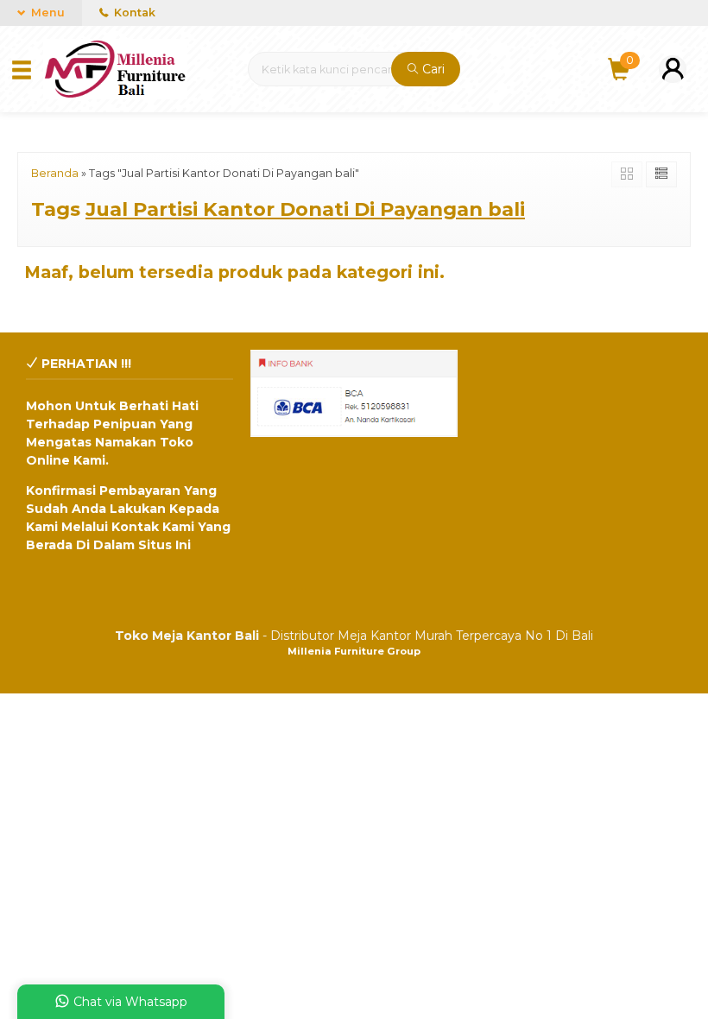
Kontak (133, 12)
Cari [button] (432, 69)
